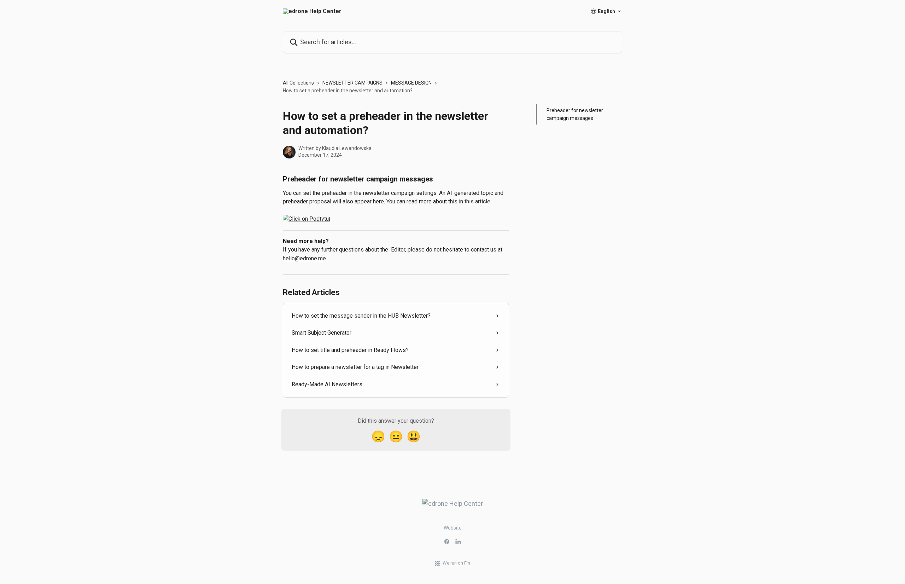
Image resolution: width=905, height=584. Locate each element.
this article (477, 201)
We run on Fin (456, 563)
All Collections (298, 83)
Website (453, 528)
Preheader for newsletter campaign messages (575, 114)
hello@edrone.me (304, 258)
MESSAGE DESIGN (411, 83)
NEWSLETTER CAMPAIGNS (352, 83)
